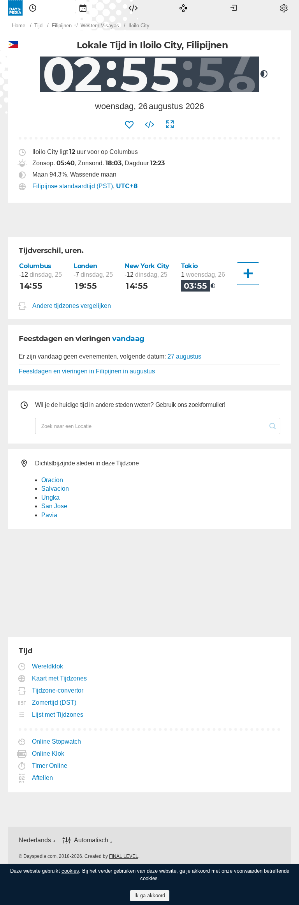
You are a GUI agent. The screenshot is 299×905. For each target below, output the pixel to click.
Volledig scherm (169, 125)
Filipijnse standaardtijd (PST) (72, 186)
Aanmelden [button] (233, 8)
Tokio (189, 266)
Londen (85, 266)
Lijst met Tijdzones (57, 714)
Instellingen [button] (283, 8)
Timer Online (49, 765)
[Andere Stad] (248, 273)
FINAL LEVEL (123, 856)
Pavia (49, 515)
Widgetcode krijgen (149, 124)
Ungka (50, 497)
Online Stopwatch (56, 741)
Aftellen (42, 777)
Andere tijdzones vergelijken (71, 305)
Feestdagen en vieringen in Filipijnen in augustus (87, 371)
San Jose (54, 506)
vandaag (128, 338)
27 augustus (184, 356)
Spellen (183, 8)
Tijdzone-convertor (57, 690)
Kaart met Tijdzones (59, 678)
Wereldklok (47, 666)
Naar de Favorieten (129, 124)
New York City (147, 266)
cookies (70, 871)
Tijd (32, 8)
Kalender (83, 8)
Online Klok (48, 753)
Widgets (133, 8)
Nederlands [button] (35, 840)
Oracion (52, 480)
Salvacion (55, 488)
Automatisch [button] (91, 840)
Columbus (35, 266)
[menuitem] (32, 8)
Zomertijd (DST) (54, 702)
